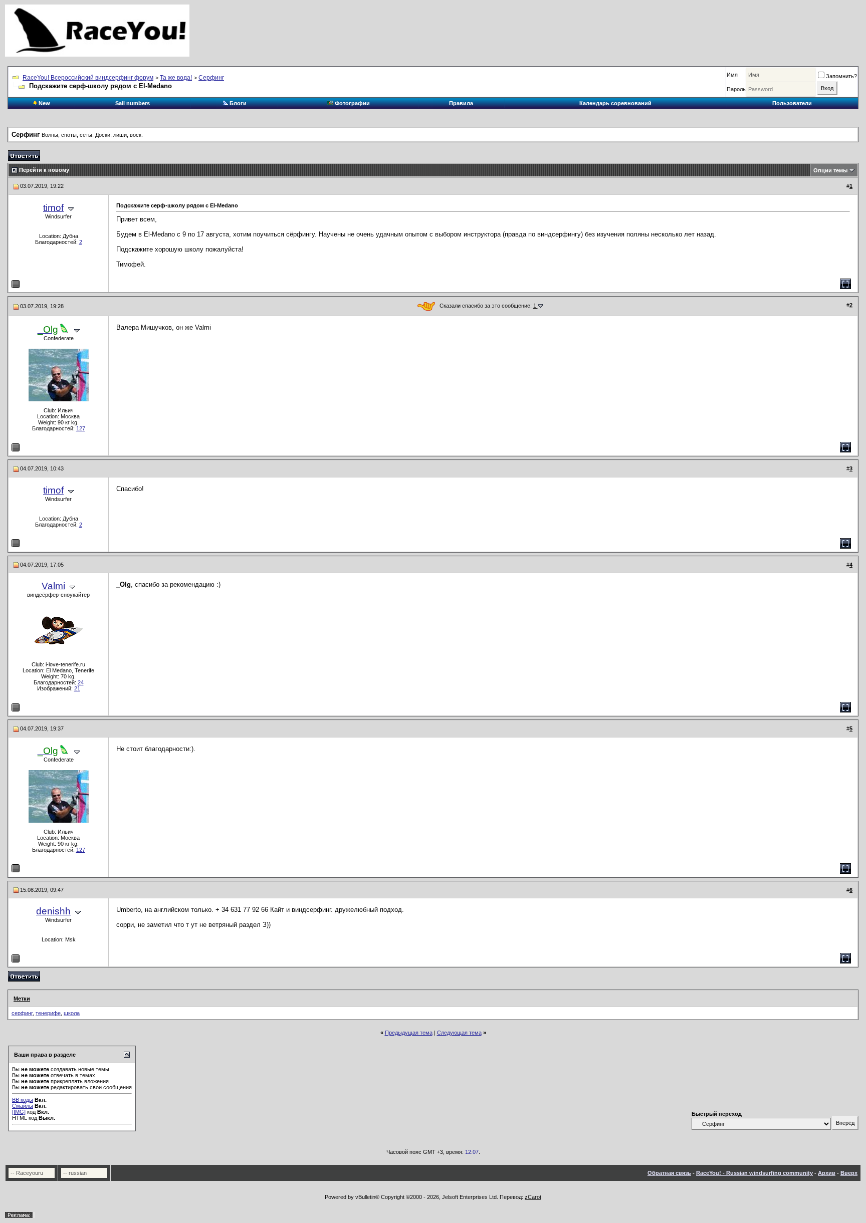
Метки (22, 999)
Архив (826, 1173)
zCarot (533, 1197)
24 (81, 682)
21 (77, 688)
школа (72, 1013)
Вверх (848, 1173)
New (43, 103)
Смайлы (22, 1106)
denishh (53, 911)
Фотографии (351, 103)
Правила (461, 103)
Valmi (53, 586)
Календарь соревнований (615, 103)
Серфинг (211, 77)
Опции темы (830, 170)
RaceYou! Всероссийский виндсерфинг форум (88, 77)
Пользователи (792, 103)
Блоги (237, 103)
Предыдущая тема (408, 1033)
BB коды (22, 1100)
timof (53, 207)
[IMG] (19, 1112)
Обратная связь (669, 1173)
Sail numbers (132, 103)
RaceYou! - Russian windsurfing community (754, 1173)
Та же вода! (176, 77)
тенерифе (48, 1013)
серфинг (22, 1013)
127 (80, 428)
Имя (732, 75)
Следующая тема (459, 1033)
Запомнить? (841, 76)
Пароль (736, 89)
